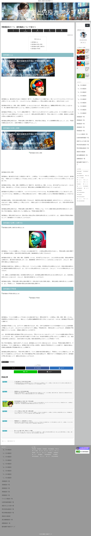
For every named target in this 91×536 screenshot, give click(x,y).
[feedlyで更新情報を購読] (83, 42)
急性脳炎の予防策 (36, 48)
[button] (61, 30)
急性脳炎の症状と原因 (37, 44)
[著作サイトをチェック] (81, 42)
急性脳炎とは (35, 42)
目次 (35, 39)
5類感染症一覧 (5, 361)
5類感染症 (12, 361)
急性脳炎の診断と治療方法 (38, 46)
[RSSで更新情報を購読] (85, 42)
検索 (87, 25)
